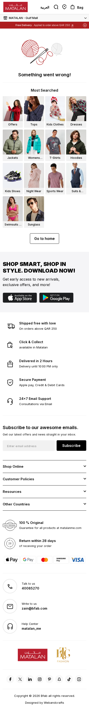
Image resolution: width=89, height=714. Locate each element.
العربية (44, 7)
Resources (12, 491)
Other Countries (16, 504)
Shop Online (13, 466)
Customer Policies (18, 479)
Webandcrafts (54, 702)
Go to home (44, 238)
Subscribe (71, 445)
